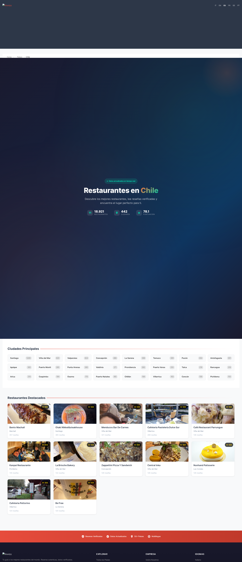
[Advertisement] (121, 28)
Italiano (198, 560)
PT (238, 5)
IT (215, 5)
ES (225, 5)
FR (229, 5)
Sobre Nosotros (152, 560)
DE (234, 5)
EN (220, 5)
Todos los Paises (103, 560)
